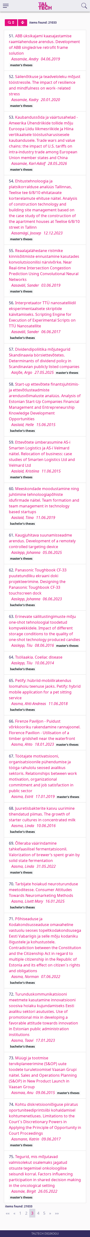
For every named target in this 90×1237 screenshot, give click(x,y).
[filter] (11, 22)
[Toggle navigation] (6, 6)
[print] (22, 22)
